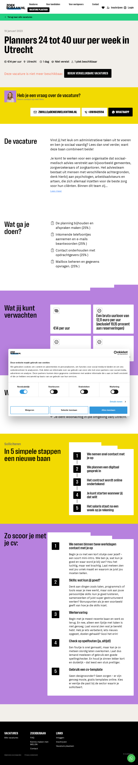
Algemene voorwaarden (12, 755)
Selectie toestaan (69, 410)
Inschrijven (117, 7)
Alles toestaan (108, 410)
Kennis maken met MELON (39, 743)
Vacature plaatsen (65, 746)
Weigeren (29, 410)
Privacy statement (31, 755)
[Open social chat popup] (131, 758)
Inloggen (60, 737)
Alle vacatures (11, 737)
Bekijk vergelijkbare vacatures (88, 73)
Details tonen (116, 401)
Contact (34, 748)
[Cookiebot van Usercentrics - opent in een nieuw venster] (116, 353)
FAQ (32, 737)
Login (130, 7)
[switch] (54, 392)
